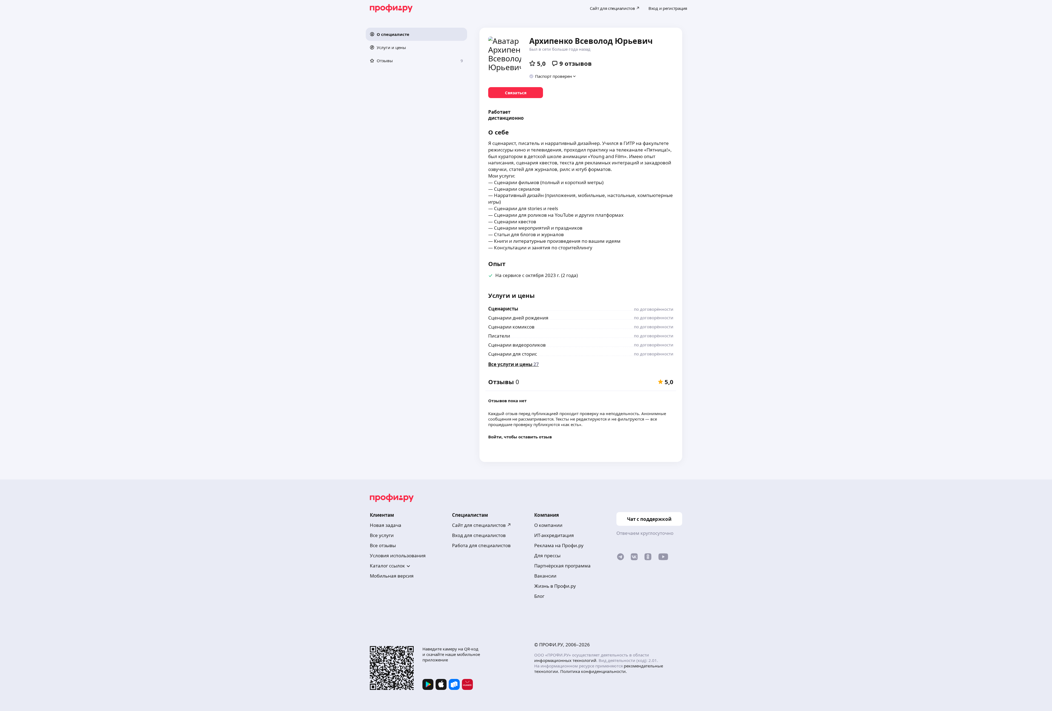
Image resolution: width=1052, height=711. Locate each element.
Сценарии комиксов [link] (511, 327)
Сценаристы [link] (503, 308)
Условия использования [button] (398, 555)
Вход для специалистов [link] (479, 535)
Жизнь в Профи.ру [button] (555, 586)
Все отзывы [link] (383, 545)
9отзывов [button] (575, 63)
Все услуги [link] (382, 535)
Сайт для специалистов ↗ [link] (481, 525)
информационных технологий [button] (565, 660)
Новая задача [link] (385, 525)
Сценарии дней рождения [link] (518, 318)
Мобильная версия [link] (392, 576)
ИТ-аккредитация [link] (554, 535)
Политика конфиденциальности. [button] (593, 671)
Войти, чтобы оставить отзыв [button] (520, 436)
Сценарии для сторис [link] (512, 354)
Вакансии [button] (545, 576)
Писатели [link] (499, 336)
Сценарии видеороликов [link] (517, 345)
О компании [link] (548, 525)
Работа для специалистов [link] (481, 545)
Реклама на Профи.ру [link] (559, 545)
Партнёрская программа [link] (562, 565)
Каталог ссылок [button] (387, 565)
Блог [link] (539, 596)
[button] (416, 34)
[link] (515, 92)
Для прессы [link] (547, 555)
